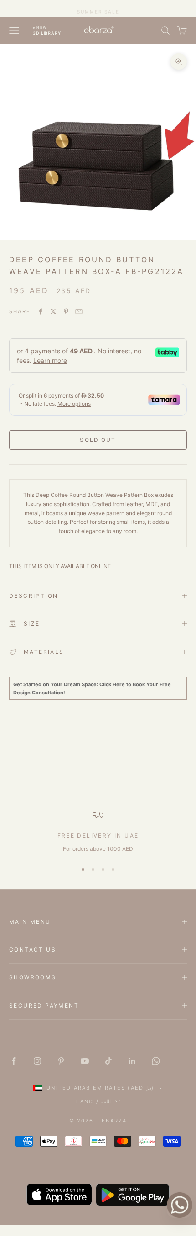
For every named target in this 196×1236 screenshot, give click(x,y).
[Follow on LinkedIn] (132, 1060)
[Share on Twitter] (53, 311)
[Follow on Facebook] (13, 1060)
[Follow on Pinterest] (61, 1060)
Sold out (98, 439)
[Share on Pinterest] (66, 311)
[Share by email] (79, 311)
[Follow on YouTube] (84, 1060)
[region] (98, 831)
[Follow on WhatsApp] (155, 1060)
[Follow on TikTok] (108, 1060)
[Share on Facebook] (40, 311)
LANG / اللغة (93, 1101)
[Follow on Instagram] (37, 1060)
